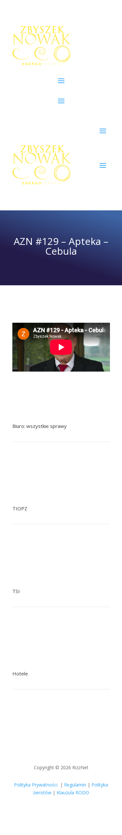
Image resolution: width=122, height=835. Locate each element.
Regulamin (75, 785)
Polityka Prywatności (36, 785)
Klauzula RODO (73, 792)
